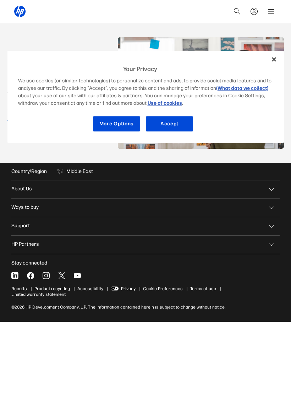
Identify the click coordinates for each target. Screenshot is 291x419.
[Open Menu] (271, 11)
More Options (116, 124)
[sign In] (254, 11)
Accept (169, 124)
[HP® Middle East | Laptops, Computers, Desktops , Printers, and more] (19, 11)
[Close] (274, 59)
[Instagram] (46, 275)
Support (20, 226)
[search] (237, 11)
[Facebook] (30, 275)
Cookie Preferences (163, 288)
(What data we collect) (242, 88)
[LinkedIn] (14, 275)
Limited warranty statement (38, 294)
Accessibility (90, 288)
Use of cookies (165, 103)
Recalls (19, 288)
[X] (61, 275)
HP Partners (25, 244)
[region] (145, 97)
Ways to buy (25, 207)
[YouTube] (77, 275)
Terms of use (203, 288)
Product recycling (52, 288)
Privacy (128, 288)
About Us (21, 189)
